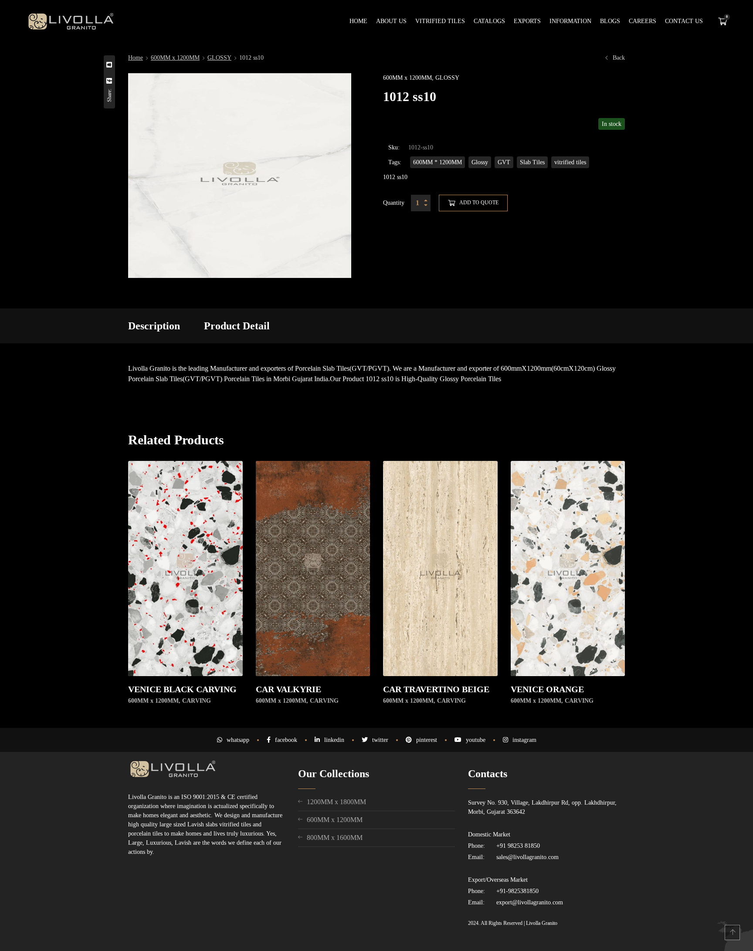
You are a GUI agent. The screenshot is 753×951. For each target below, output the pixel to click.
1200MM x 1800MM (336, 801)
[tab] (154, 326)
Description (154, 326)
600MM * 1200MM (437, 162)
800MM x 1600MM (335, 837)
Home (135, 57)
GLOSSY (219, 57)
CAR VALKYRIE (288, 689)
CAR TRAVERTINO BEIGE (436, 689)
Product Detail (237, 326)
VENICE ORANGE (547, 689)
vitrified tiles (570, 162)
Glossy (479, 162)
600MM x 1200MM (175, 57)
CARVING (196, 700)
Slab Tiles (532, 162)
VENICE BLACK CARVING (182, 689)
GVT (504, 162)
